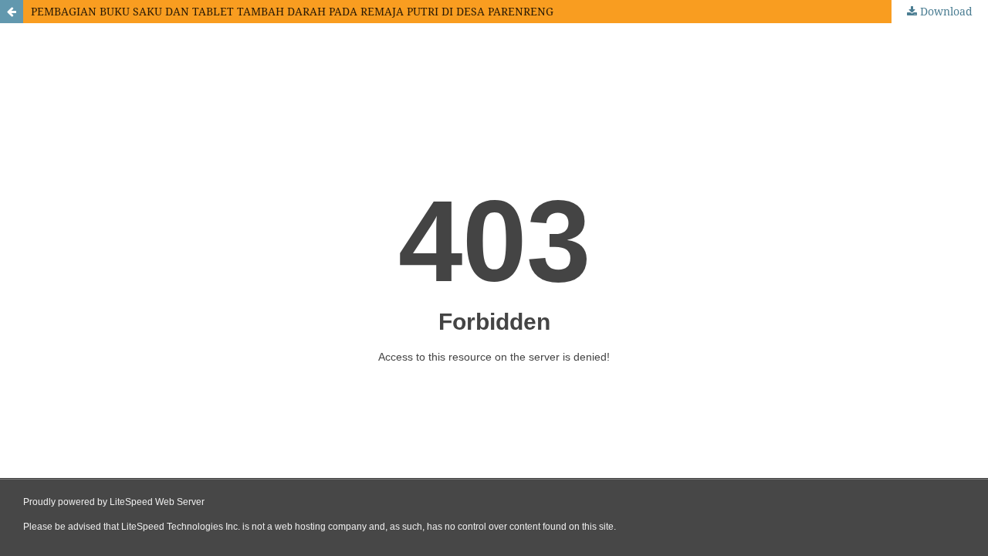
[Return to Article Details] (11, 11)
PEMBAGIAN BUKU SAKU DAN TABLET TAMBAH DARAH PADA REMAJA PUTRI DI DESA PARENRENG (292, 11)
